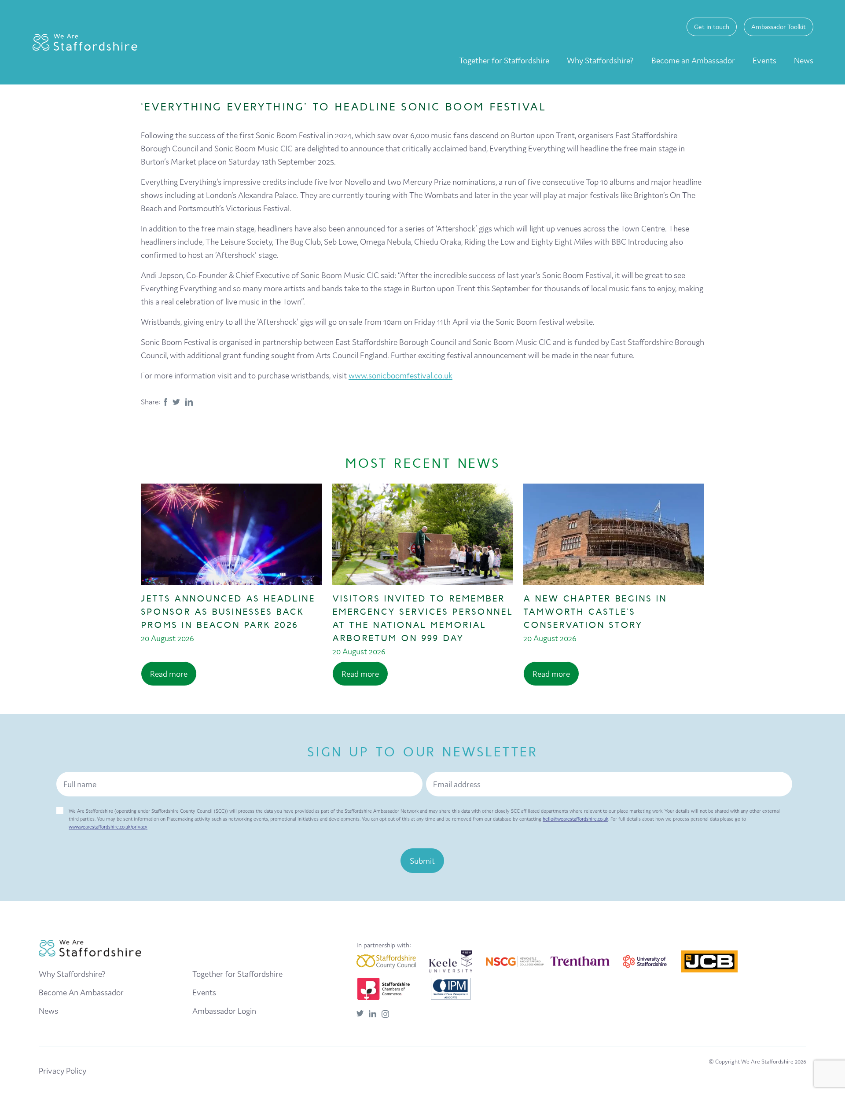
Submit (422, 860)
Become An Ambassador (81, 992)
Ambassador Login (224, 1010)
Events (764, 60)
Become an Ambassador (693, 60)
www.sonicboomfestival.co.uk (400, 375)
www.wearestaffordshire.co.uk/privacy (108, 827)
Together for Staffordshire (504, 60)
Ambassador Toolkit (778, 26)
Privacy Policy (62, 1070)
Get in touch (711, 26)
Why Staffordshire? (600, 60)
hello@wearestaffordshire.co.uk (575, 819)
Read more (168, 673)
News (803, 60)
